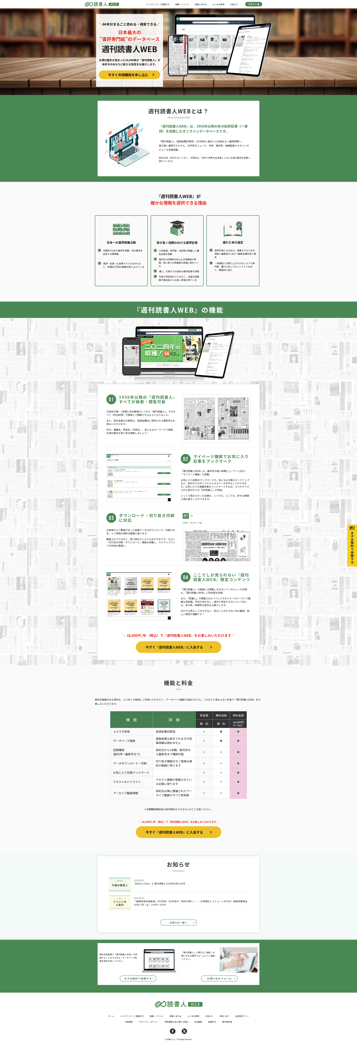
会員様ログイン (242, 1016)
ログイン (252, 4)
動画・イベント (182, 4)
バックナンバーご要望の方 (158, 4)
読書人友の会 (201, 4)
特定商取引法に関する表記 (176, 1021)
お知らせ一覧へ (178, 922)
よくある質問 (218, 4)
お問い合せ (224, 1016)
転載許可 (212, 1021)
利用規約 (129, 1021)
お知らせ (234, 4)
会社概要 (198, 1021)
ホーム (111, 1016)
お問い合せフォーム (219, 978)
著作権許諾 (227, 1021)
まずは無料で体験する (138, 978)
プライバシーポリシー (149, 1021)
